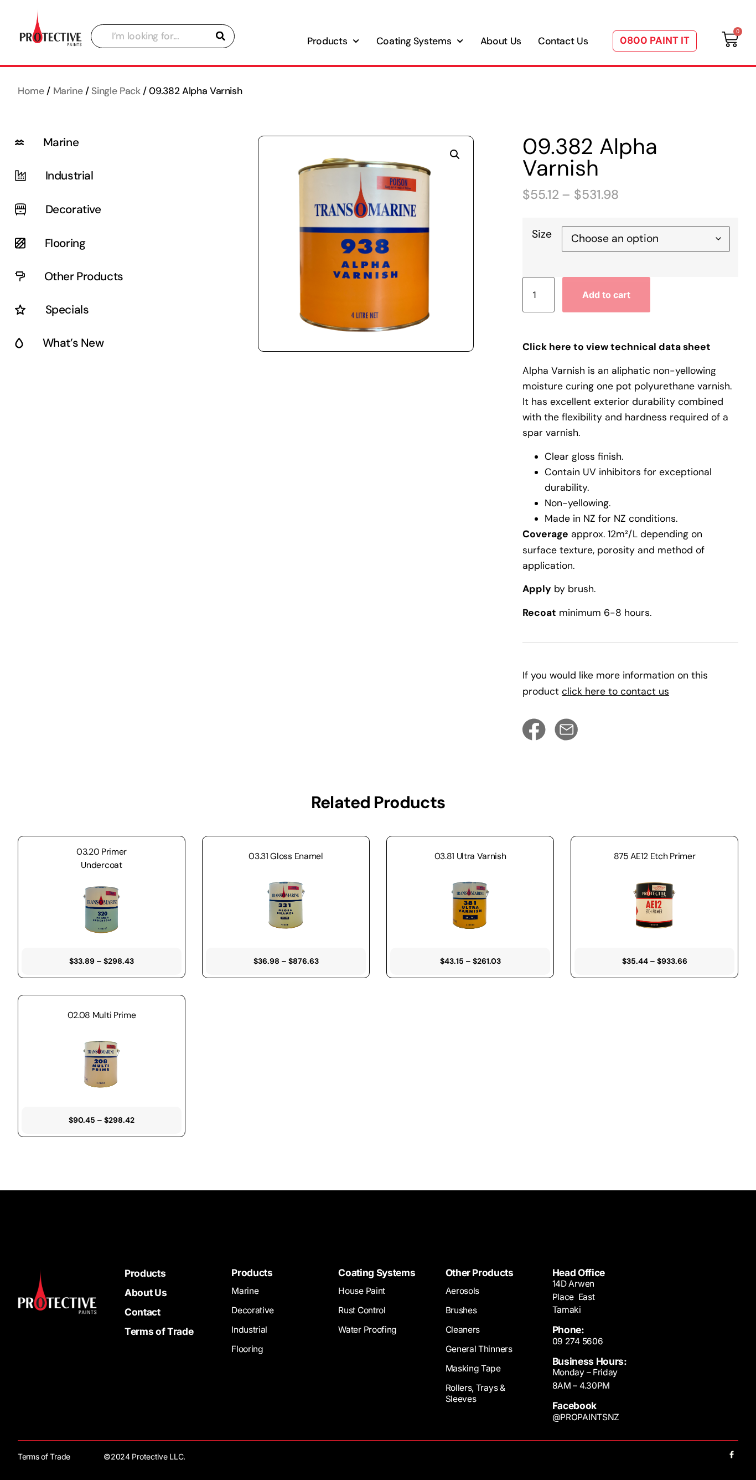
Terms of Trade (159, 1331)
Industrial (249, 1329)
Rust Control (361, 1310)
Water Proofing (367, 1329)
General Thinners (479, 1349)
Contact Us (563, 41)
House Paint (361, 1291)
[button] (455, 155)
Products (145, 1273)
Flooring (247, 1349)
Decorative (252, 1310)
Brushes (461, 1310)
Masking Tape (473, 1368)
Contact (142, 1312)
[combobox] (163, 36)
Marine (68, 91)
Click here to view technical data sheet (616, 347)
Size (542, 234)
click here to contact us (615, 691)
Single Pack (115, 91)
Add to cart (606, 294)
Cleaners (463, 1329)
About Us (500, 41)
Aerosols (463, 1291)
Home (31, 91)
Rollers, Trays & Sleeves (475, 1393)
